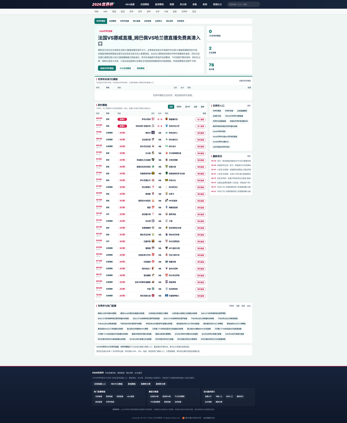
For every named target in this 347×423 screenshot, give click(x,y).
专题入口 (219, 396)
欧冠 (123, 11)
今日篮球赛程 (155, 402)
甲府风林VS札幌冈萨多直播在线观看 (159, 324)
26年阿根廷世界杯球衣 (221, 147)
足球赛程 (144, 4)
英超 (114, 11)
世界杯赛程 (100, 21)
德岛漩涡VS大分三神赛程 (236, 324)
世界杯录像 (229, 111)
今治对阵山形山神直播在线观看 (202, 319)
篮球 (202, 107)
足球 (195, 107)
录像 (194, 4)
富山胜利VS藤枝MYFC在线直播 (199, 329)
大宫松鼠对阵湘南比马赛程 (158, 313)
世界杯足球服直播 (219, 121)
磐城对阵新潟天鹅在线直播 (141, 334)
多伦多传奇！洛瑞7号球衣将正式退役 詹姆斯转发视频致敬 (231, 178)
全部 (171, 107)
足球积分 (158, 21)
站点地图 (208, 402)
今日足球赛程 (125, 68)
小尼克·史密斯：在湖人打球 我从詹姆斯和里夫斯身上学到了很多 (231, 174)
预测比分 (217, 4)
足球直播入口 (100, 384)
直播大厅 (208, 396)
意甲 (140, 11)
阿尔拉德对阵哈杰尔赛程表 (187, 339)
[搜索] (258, 4)
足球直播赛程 (242, 111)
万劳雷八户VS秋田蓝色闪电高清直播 (228, 329)
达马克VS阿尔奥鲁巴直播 (234, 334)
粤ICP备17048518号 (193, 418)
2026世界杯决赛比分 (221, 142)
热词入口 (229, 396)
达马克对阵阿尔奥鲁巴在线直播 (186, 334)
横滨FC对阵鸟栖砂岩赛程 (107, 313)
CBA (105, 11)
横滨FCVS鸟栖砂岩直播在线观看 (132, 313)
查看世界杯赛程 (107, 68)
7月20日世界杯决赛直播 (234, 116)
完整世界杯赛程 (245, 81)
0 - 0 (160, 119)
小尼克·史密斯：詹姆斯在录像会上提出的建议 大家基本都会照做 (231, 169)
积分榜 (183, 4)
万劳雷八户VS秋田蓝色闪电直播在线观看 (113, 334)
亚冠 (194, 11)
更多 (249, 106)
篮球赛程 (159, 4)
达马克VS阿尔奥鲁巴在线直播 (140, 339)
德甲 (149, 11)
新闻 (205, 4)
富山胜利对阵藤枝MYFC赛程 (137, 329)
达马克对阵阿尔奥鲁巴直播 (211, 334)
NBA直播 (129, 4)
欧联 (175, 11)
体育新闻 (180, 21)
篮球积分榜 (160, 384)
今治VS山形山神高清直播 (107, 324)
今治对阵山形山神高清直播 (227, 319)
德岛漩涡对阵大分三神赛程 (213, 324)
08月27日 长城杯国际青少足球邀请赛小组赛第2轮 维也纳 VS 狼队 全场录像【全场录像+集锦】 (231, 191)
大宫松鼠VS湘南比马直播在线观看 (184, 313)
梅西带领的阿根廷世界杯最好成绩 (225, 126)
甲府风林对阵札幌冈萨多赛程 (131, 324)
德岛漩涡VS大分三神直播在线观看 (110, 329)
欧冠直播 (98, 402)
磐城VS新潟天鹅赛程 (163, 334)
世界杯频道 (110, 402)
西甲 (131, 11)
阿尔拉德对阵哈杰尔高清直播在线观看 (112, 339)
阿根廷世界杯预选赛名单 (239, 121)
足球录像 (147, 21)
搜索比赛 (219, 402)
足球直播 (98, 396)
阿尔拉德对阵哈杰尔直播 (164, 339)
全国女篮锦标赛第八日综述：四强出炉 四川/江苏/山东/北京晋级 (231, 182)
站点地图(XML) (209, 418)
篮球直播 (109, 396)
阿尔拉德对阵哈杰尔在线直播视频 (213, 339)
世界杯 (184, 11)
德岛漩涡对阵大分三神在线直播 (187, 324)
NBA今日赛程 (117, 384)
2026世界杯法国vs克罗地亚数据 (225, 137)
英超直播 (120, 396)
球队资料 (169, 21)
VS (159, 133)
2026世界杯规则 (219, 131)
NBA (97, 11)
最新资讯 (240, 396)
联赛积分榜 (145, 384)
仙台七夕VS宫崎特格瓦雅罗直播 (175, 319)
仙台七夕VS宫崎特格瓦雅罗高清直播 (146, 319)
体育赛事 (109, 133)
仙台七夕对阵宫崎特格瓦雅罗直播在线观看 (113, 319)
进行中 (187, 107)
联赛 (172, 4)
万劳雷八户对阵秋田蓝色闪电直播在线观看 (167, 329)
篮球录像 (167, 402)
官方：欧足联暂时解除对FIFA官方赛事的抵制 (231, 161)
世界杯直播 (124, 21)
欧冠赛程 (132, 384)
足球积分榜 (217, 116)
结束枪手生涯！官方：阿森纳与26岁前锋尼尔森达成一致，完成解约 (231, 165)
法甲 (157, 11)
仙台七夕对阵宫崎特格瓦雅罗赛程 (213, 313)
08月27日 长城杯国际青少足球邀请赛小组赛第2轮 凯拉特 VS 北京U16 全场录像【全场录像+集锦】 (231, 187)
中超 (166, 11)
